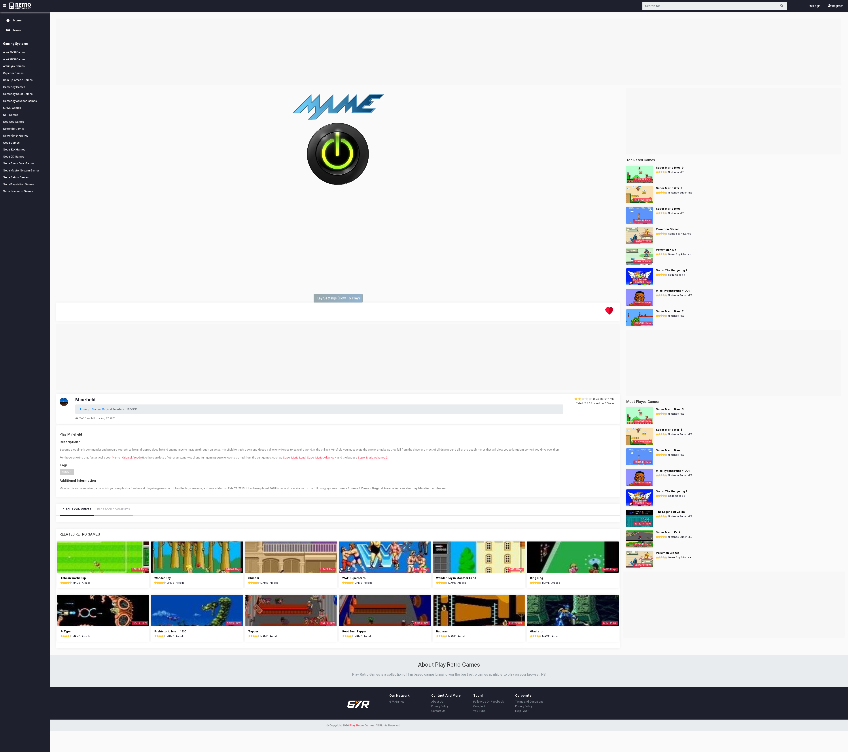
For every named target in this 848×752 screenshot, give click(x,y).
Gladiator (537, 631)
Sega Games (11, 142)
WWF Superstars (353, 578)
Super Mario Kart (668, 532)
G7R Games (396, 701)
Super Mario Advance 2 (372, 457)
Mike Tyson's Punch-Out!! (673, 290)
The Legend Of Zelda (670, 511)
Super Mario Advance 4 (322, 457)
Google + (479, 706)
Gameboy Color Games (18, 94)
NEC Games (10, 115)
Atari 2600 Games (14, 52)
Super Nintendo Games (18, 191)
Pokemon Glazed (668, 229)
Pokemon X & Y (666, 249)
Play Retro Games (361, 725)
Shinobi (253, 578)
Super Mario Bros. (668, 208)
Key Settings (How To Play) (338, 298)
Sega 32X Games (14, 149)
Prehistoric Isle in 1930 (170, 631)
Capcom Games (13, 73)
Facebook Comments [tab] (113, 509)
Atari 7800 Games (14, 59)
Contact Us (438, 711)
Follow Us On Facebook (488, 701)
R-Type (65, 631)
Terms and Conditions (529, 701)
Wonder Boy (162, 578)
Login (816, 6)
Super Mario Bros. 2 (669, 311)
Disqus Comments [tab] (76, 509)
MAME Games (12, 107)
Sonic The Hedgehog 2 (671, 270)
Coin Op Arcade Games (18, 80)
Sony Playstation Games (18, 184)
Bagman (442, 631)
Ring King (536, 578)
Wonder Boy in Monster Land (456, 578)
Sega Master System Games (21, 170)
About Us (437, 701)
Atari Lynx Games (14, 66)
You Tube (479, 711)
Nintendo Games (14, 128)
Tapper (253, 631)
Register (837, 6)
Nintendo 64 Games (15, 135)
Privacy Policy (439, 706)
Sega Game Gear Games (18, 163)
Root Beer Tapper (354, 631)
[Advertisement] (448, 52)
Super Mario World (669, 188)
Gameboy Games (14, 87)
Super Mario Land (294, 457)
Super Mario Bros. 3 (669, 167)
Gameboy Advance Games (20, 101)
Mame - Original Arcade (127, 457)
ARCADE (67, 472)
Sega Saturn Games (16, 177)
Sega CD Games (13, 156)
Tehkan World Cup (73, 578)
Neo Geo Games (13, 121)
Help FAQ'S (522, 711)
